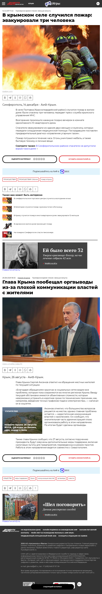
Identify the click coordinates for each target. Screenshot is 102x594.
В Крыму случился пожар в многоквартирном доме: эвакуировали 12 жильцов (46, 215)
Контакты (25, 533)
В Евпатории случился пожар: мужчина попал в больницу (38, 207)
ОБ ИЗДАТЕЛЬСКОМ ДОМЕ (31, 530)
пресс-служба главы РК (12, 364)
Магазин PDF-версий (87, 530)
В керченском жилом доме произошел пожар (33, 224)
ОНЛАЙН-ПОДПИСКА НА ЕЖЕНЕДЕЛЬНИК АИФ (60, 530)
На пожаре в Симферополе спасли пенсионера (33, 232)
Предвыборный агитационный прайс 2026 (38, 536)
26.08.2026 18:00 (9, 278)
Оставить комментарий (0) (79, 159)
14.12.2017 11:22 (7, 11)
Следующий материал (52, 587)
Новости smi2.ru (11, 270)
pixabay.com (7, 91)
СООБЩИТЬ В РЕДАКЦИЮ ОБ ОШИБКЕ (72, 536)
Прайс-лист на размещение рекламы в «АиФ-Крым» (52, 533)
